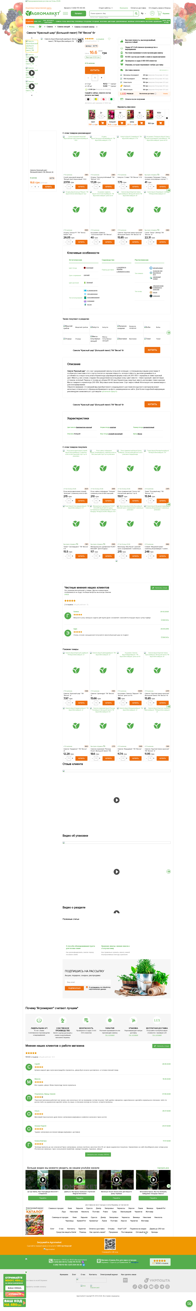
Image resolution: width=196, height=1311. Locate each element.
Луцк (64, 1212)
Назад (31, 27)
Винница (150, 1208)
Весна (140, 434)
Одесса (89, 1208)
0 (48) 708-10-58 (60, 1265)
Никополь (85, 1212)
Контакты (71, 1229)
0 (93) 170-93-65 (78, 8)
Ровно (105, 1212)
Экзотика (103, 21)
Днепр (98, 1208)
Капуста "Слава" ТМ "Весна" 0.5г (130, 177)
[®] (43, 15)
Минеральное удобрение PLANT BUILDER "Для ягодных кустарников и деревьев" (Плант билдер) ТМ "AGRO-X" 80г (103, 548)
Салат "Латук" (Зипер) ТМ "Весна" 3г (154, 234)
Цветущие (111, 21)
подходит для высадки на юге (157, 272)
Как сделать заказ (128, 1274)
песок (155, 292)
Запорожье (109, 1208)
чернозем (156, 296)
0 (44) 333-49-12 (60, 1262)
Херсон (131, 1208)
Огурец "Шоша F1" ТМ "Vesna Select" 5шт (74, 234)
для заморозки (92, 294)
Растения (149, 21)
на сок (89, 304)
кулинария (90, 301)
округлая (113, 427)
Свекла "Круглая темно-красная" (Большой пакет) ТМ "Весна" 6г (130, 234)
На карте (134, 1262)
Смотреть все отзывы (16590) (98, 1154)
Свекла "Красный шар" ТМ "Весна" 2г (73, 694)
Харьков (79, 1208)
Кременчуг (93, 1221)
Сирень (101, 17)
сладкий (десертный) (115, 434)
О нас (61, 1229)
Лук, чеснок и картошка (48, 21)
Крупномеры (140, 21)
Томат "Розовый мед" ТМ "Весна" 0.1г (154, 492)
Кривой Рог (161, 1208)
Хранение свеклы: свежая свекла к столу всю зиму (115, 947)
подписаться (74, 988)
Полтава (96, 1212)
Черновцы (69, 1221)
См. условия (109, 1035)
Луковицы (79, 21)
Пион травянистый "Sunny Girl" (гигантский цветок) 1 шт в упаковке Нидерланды (129, 492)
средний (86, 275)
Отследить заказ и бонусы (160, 8)
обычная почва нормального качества (158, 287)
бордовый (89, 268)
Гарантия (82, 1229)
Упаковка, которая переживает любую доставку (144, 65)
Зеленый (90, 282)
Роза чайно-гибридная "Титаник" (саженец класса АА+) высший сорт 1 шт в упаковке (103, 492)
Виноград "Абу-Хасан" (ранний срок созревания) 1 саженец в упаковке (129, 548)
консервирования (93, 297)
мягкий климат (158, 268)
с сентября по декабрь (121, 268)
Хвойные (131, 21)
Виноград (70, 21)
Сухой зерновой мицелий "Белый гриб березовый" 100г (75, 178)
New (35, 21)
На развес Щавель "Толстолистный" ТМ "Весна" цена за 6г (101, 234)
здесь (66, 594)
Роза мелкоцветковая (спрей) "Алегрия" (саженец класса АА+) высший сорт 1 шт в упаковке (76, 492)
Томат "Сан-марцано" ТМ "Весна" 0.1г (76, 548)
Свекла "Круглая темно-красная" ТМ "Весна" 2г (157, 750)
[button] (155, 94)
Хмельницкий (126, 1212)
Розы (64, 21)
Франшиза (124, 8)
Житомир (149, 1212)
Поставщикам (126, 1232)
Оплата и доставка (138, 8)
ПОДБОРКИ (29, 21)
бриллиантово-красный (84, 427)
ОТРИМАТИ (15, 1294)
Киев (70, 1208)
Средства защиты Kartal (66, 1232)
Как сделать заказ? (97, 1232)
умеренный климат (157, 278)
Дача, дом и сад (166, 21)
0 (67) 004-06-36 (75, 1265)
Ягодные (95, 21)
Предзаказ (113, 1232)
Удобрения (157, 21)
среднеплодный (148, 427)
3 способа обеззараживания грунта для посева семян (80, 947)
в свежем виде (92, 290)
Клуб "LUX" (122, 1229)
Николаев (74, 1212)
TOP (39, 21)
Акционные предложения (38, 8)
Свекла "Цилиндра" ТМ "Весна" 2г (102, 694)
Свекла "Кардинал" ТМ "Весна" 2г (75, 750)
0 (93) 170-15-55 (74, 1262)
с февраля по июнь (123, 272)
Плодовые (88, 21)
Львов (140, 1208)
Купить (94, 70)
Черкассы (121, 1208)
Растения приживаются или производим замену (144, 53)
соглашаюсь (95, 987)
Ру (142, 13)
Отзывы (111, 1229)
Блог (52, 1229)
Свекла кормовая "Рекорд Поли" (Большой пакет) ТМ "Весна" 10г (101, 750)
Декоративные (121, 21)
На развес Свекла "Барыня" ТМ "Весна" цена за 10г (130, 694)
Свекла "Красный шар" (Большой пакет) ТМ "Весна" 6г (42, 171)
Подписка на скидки (138, 1229)
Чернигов (138, 1212)
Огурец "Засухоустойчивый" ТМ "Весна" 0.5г (102, 178)
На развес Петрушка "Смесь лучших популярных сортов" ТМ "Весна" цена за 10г (157, 178)
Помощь (82, 1232)
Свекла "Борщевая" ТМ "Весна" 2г (130, 750)
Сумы (114, 1212)
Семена (58, 21)
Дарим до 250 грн (157, 1229)
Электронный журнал (109, 1274)
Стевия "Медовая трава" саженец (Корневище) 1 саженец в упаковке (157, 548)
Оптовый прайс (142, 1232)
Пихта (106, 17)
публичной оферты (109, 391)
